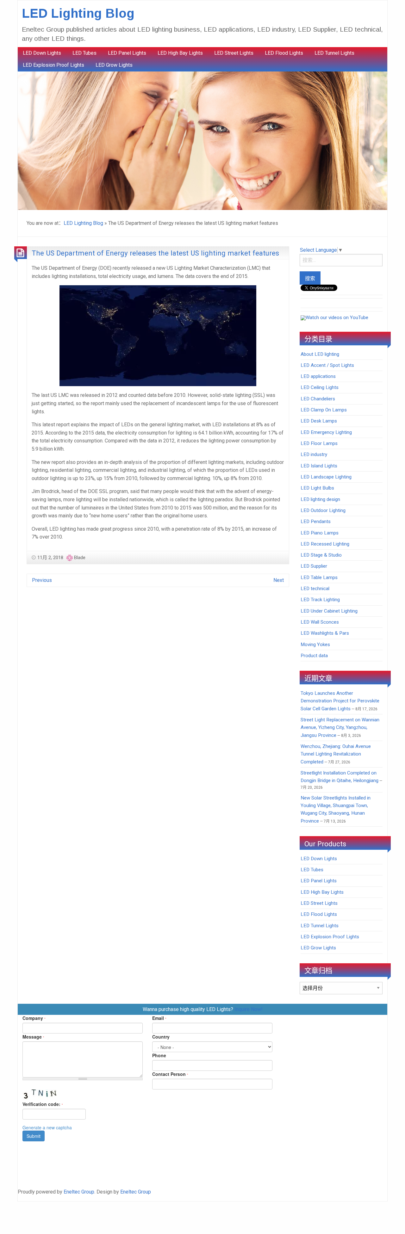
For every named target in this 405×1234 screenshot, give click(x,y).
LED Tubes (84, 53)
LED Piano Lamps (320, 533)
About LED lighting (320, 354)
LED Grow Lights (114, 65)
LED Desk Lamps (319, 421)
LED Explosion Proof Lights (53, 65)
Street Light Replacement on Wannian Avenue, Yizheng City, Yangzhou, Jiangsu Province (340, 727)
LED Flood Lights (284, 53)
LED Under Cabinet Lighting (329, 611)
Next (278, 580)
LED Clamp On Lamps (324, 410)
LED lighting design (320, 499)
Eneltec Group (79, 1192)
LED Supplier (314, 566)
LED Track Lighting (320, 599)
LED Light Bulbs (317, 488)
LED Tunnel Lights (334, 53)
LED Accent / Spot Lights (327, 365)
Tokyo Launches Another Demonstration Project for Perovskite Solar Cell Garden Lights (340, 701)
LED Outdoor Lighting (323, 510)
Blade (79, 557)
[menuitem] (42, 53)
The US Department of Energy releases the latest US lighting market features (155, 253)
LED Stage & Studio (321, 555)
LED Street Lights (233, 53)
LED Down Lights (42, 53)
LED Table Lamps (319, 577)
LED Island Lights (319, 466)
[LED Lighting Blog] (202, 140)
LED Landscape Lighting (326, 477)
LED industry (314, 454)
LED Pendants (316, 521)
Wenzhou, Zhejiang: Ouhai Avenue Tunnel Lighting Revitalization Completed (336, 754)
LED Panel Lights (127, 53)
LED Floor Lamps (319, 443)
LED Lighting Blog (78, 13)
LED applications (318, 376)
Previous (42, 580)
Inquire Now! (248, 1009)
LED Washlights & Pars (325, 633)
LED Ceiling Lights (320, 387)
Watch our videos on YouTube (337, 317)
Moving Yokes (315, 644)
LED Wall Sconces (320, 622)
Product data (314, 655)
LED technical (315, 588)
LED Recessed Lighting (325, 544)
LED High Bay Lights (180, 53)
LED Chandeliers (318, 399)
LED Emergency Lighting (326, 432)
